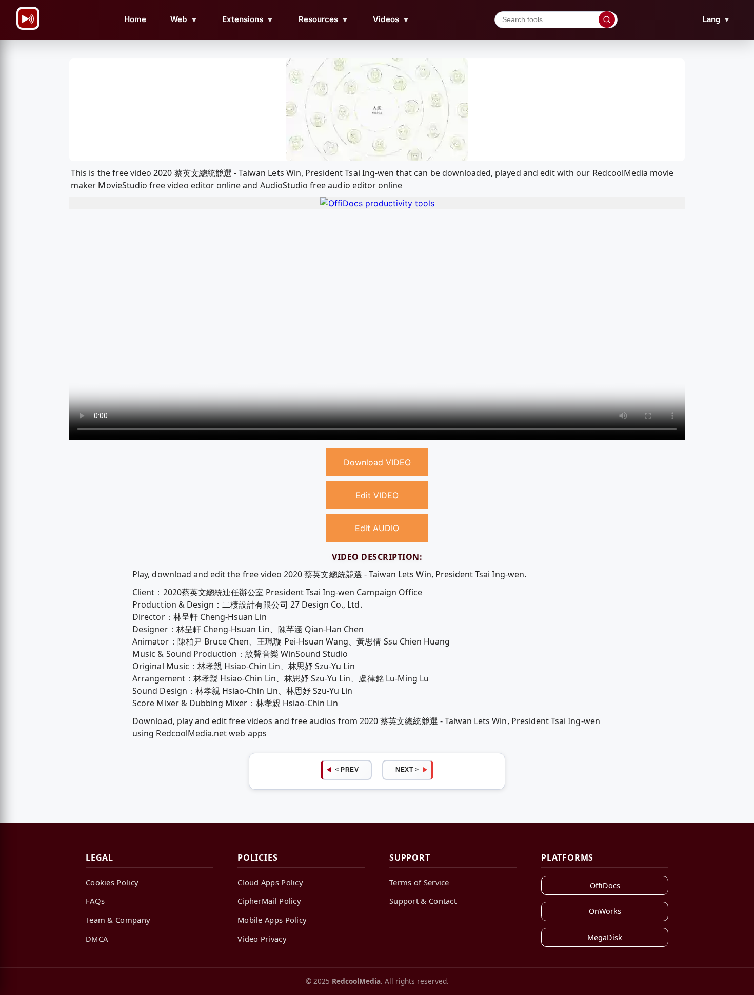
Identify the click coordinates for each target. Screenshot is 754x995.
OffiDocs (605, 885)
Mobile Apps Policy (272, 919)
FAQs (95, 900)
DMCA (97, 938)
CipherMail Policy (269, 900)
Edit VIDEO (377, 495)
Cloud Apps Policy (270, 882)
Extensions (248, 19)
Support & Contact (423, 900)
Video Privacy (262, 938)
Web (184, 19)
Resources (324, 19)
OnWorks (605, 911)
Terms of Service (419, 882)
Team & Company (118, 919)
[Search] (607, 19)
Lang (716, 19)
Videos (391, 19)
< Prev (347, 770)
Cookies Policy (112, 882)
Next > (407, 770)
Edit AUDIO (377, 528)
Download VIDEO (377, 462)
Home (135, 19)
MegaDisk (604, 937)
